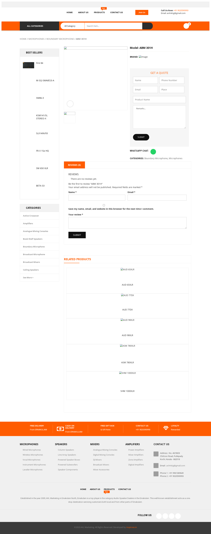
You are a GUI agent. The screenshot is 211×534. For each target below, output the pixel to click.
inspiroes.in (131, 527)
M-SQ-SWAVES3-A (45, 80)
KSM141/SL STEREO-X (42, 117)
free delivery (37, 426)
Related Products (77, 259)
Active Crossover (31, 215)
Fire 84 (39, 62)
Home (23, 38)
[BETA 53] (28, 188)
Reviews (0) (74, 164)
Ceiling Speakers (31, 269)
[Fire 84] (28, 65)
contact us (142, 426)
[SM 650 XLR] (28, 170)
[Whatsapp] (178, 516)
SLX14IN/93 (42, 133)
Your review (75, 214)
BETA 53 (40, 185)
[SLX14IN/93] (28, 135)
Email (131, 192)
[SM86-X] (28, 100)
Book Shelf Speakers (32, 238)
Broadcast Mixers (31, 262)
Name (72, 192)
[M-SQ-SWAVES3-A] (28, 82)
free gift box (107, 426)
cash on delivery (69, 427)
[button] (141, 12)
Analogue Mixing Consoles (35, 231)
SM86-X (40, 97)
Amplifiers (28, 223)
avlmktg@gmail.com (176, 13)
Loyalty (175, 426)
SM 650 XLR (42, 168)
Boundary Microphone (60, 38)
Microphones (36, 38)
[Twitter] (165, 516)
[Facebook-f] (159, 516)
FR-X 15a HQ (42, 150)
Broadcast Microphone (34, 254)
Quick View (127, 268)
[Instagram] (171, 516)
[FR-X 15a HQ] (28, 153)
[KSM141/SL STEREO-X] (28, 117)
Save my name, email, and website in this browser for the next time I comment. (111, 208)
